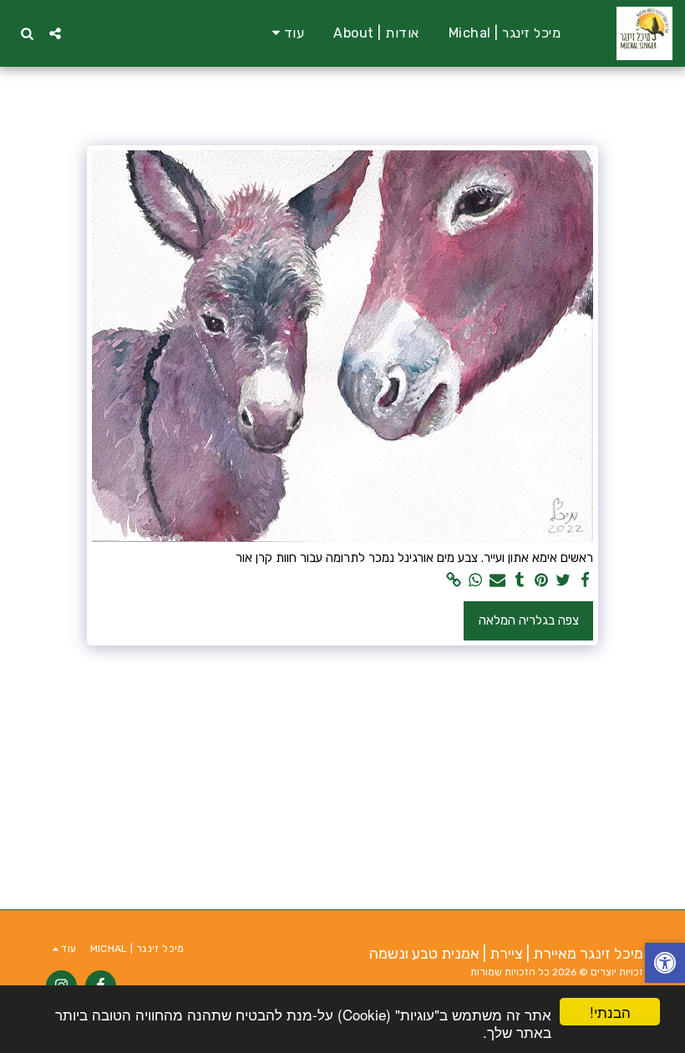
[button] (55, 33)
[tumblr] (520, 580)
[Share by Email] (497, 580)
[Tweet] (563, 580)
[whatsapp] (476, 580)
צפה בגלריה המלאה (529, 620)
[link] (454, 580)
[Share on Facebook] (585, 580)
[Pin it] (542, 580)
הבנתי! (610, 1011)
